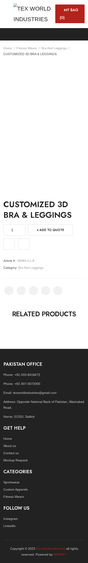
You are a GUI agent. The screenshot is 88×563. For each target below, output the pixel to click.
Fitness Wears (26, 48)
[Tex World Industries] (33, 13)
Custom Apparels (15, 489)
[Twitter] (21, 290)
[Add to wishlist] (9, 244)
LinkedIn (9, 526)
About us (9, 446)
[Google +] (45, 290)
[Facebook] (9, 290)
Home (7, 48)
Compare (24, 244)
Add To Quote (51, 230)
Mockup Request (15, 460)
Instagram (10, 518)
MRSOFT (60, 554)
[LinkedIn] (57, 290)
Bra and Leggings (54, 48)
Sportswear (11, 482)
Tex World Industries (50, 548)
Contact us (11, 453)
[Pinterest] (33, 290)
